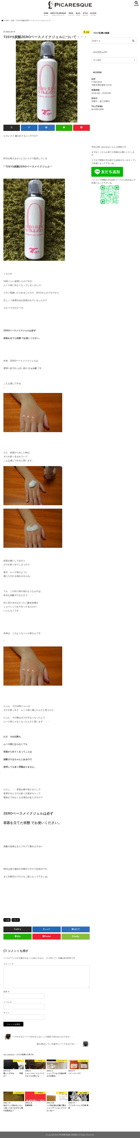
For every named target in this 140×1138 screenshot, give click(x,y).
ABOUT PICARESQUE (58, 14)
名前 (6, 991)
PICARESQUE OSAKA (68, 1135)
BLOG (78, 14)
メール (7, 1002)
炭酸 (8, 920)
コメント (8, 964)
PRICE (71, 14)
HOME (46, 14)
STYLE (85, 14)
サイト (6, 1013)
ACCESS (93, 14)
